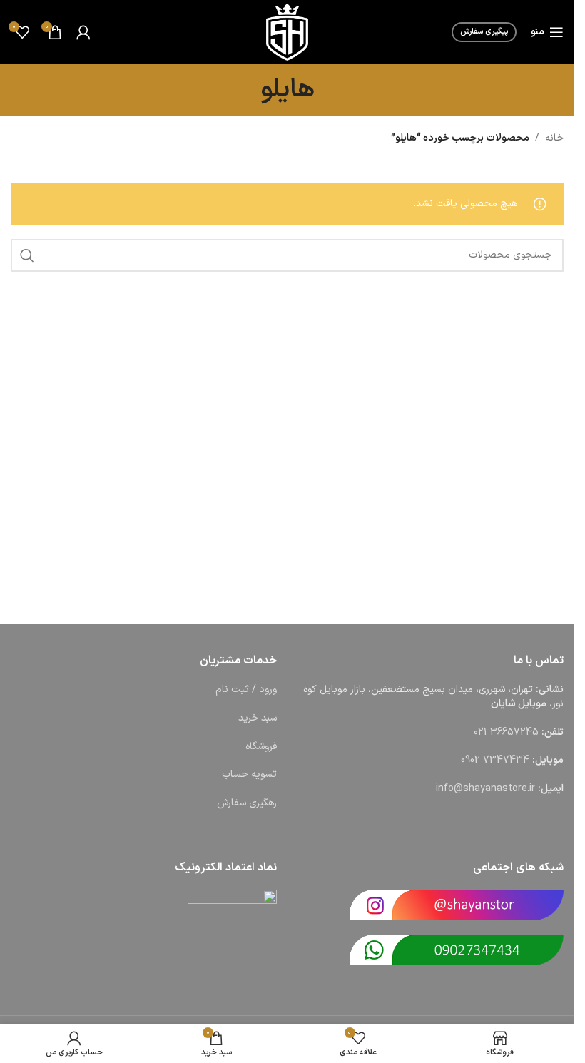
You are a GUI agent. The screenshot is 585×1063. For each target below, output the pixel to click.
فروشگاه (261, 746)
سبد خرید (257, 718)
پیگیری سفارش (484, 32)
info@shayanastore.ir (485, 788)
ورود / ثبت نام (246, 689)
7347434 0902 (495, 760)
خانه (554, 138)
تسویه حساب (249, 774)
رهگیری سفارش (247, 802)
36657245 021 (506, 732)
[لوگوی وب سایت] (286, 31)
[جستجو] (27, 255)
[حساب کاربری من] (83, 32)
